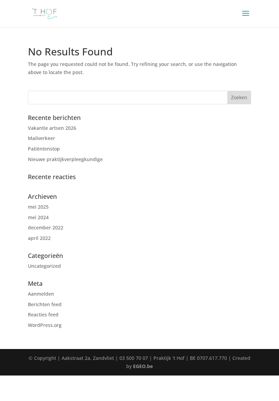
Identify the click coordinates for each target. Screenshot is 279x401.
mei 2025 (38, 207)
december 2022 (45, 227)
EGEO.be (143, 366)
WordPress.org (45, 325)
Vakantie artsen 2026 (52, 128)
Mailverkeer (41, 138)
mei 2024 (38, 217)
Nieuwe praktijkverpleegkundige (65, 159)
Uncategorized (44, 266)
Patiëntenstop (44, 148)
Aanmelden (41, 294)
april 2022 (39, 238)
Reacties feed (43, 314)
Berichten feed (45, 304)
